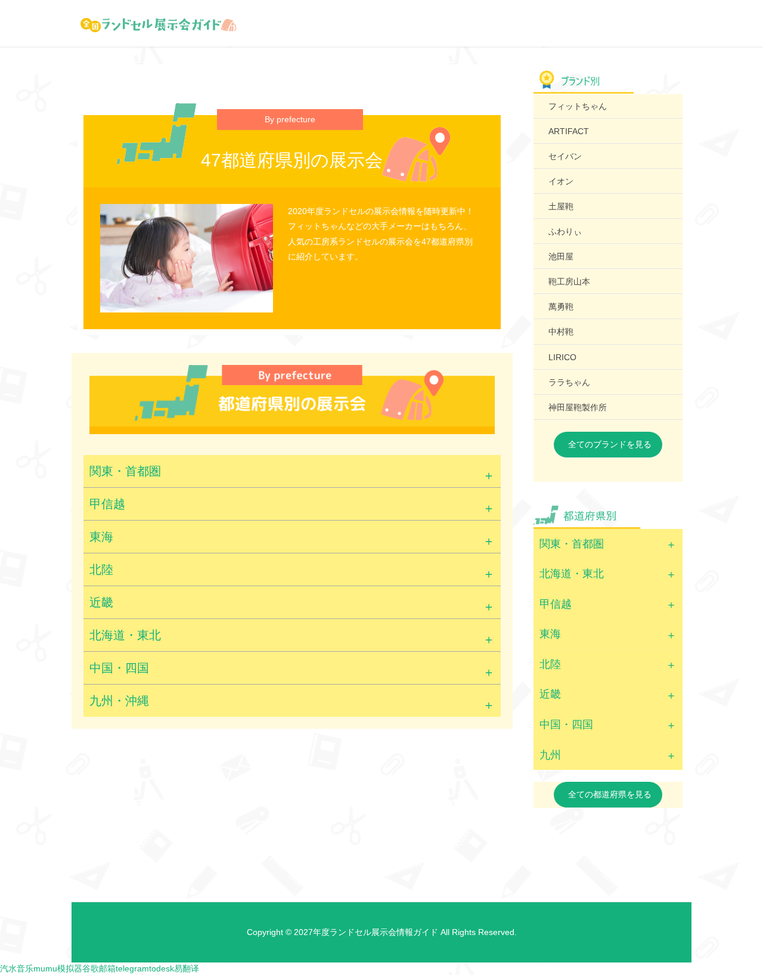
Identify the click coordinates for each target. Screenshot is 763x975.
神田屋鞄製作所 (577, 407)
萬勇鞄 (560, 306)
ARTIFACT (568, 131)
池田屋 (560, 256)
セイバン (565, 156)
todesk (161, 968)
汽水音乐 (16, 968)
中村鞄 (560, 331)
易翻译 (186, 968)
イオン (560, 181)
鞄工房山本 (569, 281)
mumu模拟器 (57, 968)
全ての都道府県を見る (610, 794)
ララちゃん (569, 382)
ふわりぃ (565, 231)
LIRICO (562, 357)
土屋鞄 (560, 206)
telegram (132, 968)
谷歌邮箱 (99, 968)
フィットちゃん (577, 106)
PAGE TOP (735, 935)
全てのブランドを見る (610, 444)
